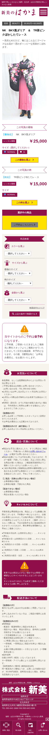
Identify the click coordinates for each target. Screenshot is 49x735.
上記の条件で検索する (25, 314)
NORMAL (11, 152)
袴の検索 (18, 730)
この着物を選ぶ (24, 160)
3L (24, 152)
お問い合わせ (42, 730)
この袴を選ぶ (23, 202)
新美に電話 (6, 730)
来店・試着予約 (31, 731)
